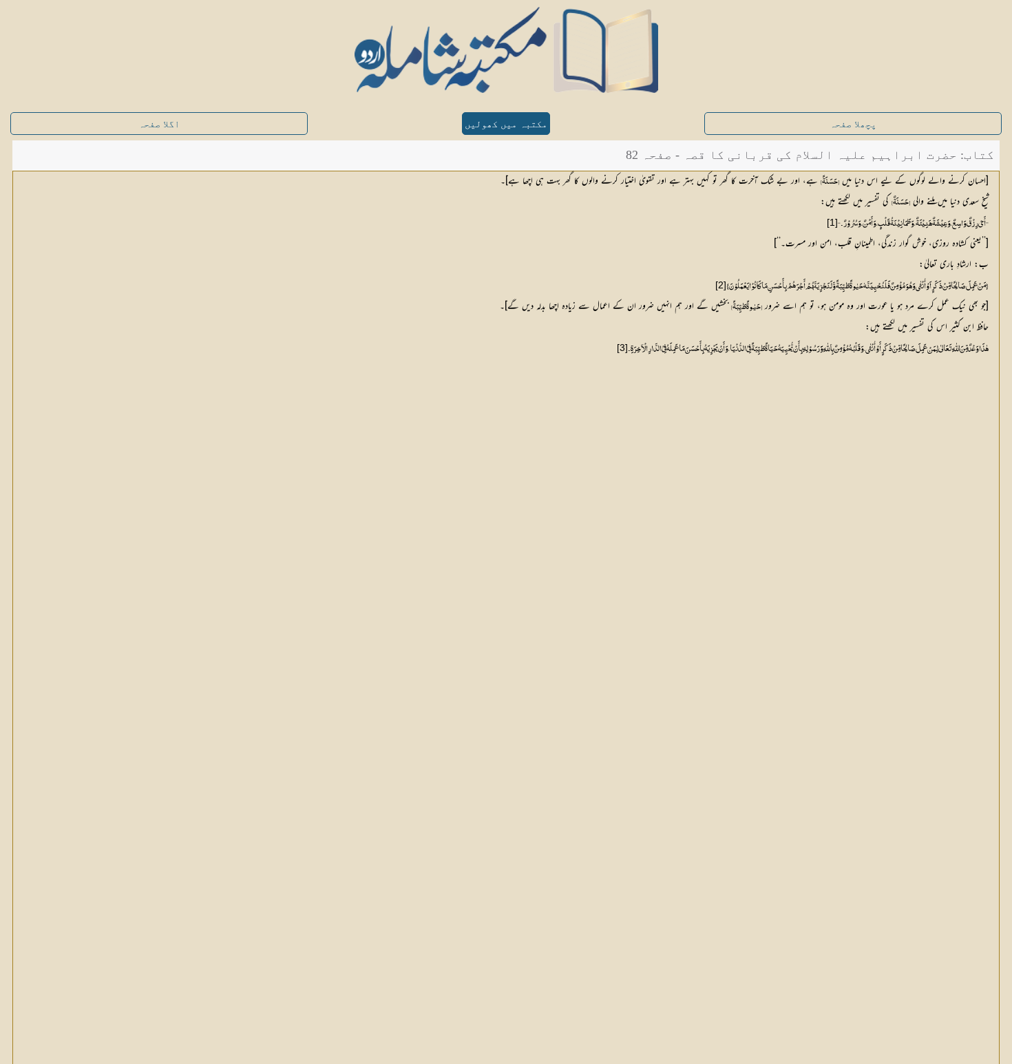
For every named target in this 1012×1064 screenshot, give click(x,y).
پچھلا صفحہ (853, 124)
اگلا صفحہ (159, 124)
